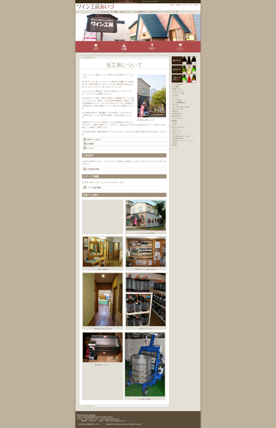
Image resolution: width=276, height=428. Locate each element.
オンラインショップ (150, 1)
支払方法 (175, 129)
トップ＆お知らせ (103, 12)
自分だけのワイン (152, 48)
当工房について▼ (125, 12)
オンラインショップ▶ (171, 12)
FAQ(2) (175, 143)
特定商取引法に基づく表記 (181, 136)
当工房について (95, 48)
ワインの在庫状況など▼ (140, 12)
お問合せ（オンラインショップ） (183, 141)
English (196, 5)
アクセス (185, 5)
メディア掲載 (177, 100)
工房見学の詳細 (93, 169)
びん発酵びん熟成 (124, 48)
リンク (174, 125)
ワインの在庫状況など (179, 102)
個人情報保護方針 (178, 138)
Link (191, 5)
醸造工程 (175, 111)
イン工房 (94, 7)
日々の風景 (114, 12)
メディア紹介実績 (94, 187)
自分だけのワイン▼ (156, 12)
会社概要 (90, 144)
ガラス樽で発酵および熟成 (181, 107)
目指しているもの (94, 139)
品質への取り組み (178, 109)
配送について (177, 131)
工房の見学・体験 (178, 93)
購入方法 (175, 105)
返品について (177, 134)
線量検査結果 (177, 114)
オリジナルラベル (178, 118)
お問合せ (178, 5)
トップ (82, 57)
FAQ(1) (172, 5)
